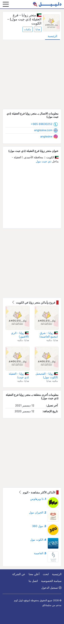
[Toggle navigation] (6, 4)
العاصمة (40, 553)
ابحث (46, 574)
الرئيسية (52, 36)
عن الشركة (18, 574)
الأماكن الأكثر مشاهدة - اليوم (38, 492)
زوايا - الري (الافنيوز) (20, 334)
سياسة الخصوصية (51, 581)
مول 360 (39, 526)
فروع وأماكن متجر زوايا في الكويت (35, 302)
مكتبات (27, 29)
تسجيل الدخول (50, 587)
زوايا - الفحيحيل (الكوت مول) (46, 375)
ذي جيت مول (43, 161)
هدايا (37, 29)
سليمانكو (46, 605)
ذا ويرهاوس (38, 499)
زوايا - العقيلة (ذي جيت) (19, 375)
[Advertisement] (32, 74)
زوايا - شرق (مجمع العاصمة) (48, 334)
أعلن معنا (34, 574)
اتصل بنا (33, 581)
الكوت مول (38, 539)
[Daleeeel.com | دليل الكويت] (47, 4)
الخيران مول (37, 512)
